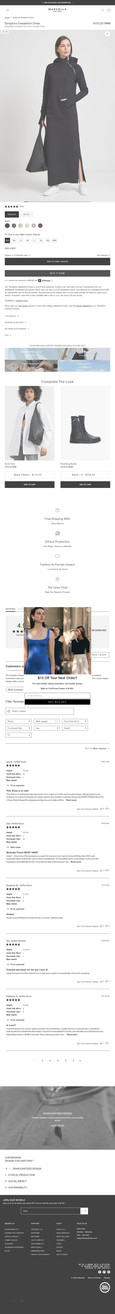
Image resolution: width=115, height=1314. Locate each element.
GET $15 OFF (57, 702)
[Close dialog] (88, 609)
